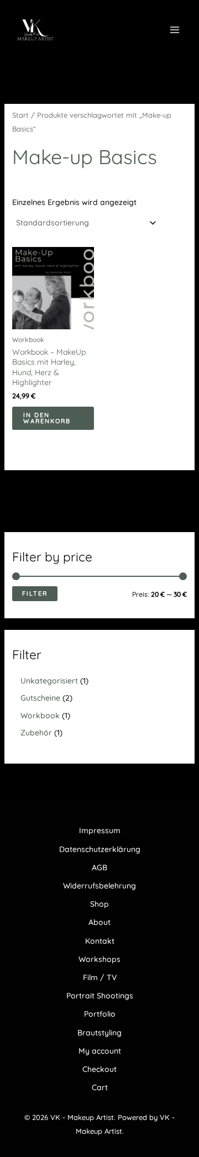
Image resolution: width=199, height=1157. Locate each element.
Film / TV (100, 977)
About (99, 922)
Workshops (99, 959)
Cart (100, 1087)
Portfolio (100, 1014)
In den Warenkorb (47, 418)
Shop (99, 904)
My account (99, 1051)
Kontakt (99, 941)
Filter (35, 593)
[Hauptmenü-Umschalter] (175, 30)
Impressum (100, 830)
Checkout (99, 1069)
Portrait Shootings (99, 996)
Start (20, 115)
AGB (99, 867)
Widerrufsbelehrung (99, 886)
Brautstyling (99, 1033)
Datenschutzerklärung (99, 849)
